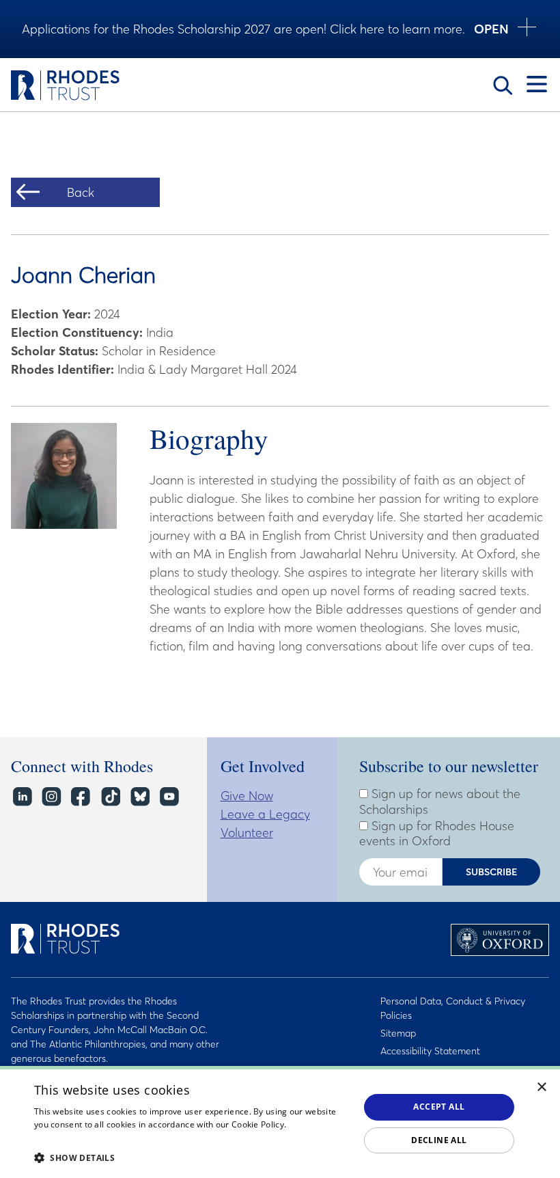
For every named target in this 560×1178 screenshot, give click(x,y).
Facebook (80, 797)
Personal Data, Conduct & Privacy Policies (452, 1008)
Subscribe (492, 872)
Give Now (247, 796)
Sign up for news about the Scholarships (439, 801)
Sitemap (398, 1033)
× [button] (542, 1087)
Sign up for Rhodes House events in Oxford (436, 834)
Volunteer (247, 832)
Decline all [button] (438, 1140)
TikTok (109, 797)
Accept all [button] (438, 1106)
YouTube (168, 797)
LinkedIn (21, 797)
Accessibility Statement (430, 1051)
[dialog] (280, 1122)
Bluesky (139, 797)
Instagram (50, 797)
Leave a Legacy (265, 814)
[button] (192, 1157)
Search (502, 85)
